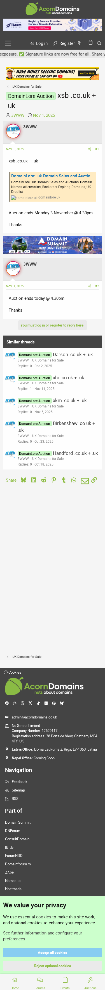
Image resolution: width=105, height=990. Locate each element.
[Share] (89, 149)
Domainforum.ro (18, 863)
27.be (9, 872)
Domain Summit (18, 822)
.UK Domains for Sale (47, 360)
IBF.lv (9, 847)
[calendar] (91, 42)
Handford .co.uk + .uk (75, 453)
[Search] (99, 43)
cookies (43, 917)
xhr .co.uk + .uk (68, 377)
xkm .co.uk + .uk (70, 400)
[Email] (84, 481)
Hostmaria (13, 888)
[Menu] (7, 43)
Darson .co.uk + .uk (73, 354)
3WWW (17, 115)
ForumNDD (14, 855)
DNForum (12, 830)
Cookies (14, 672)
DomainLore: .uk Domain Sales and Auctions (53, 175)
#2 (97, 286)
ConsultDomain (17, 838)
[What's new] (80, 43)
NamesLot (13, 880)
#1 (97, 149)
